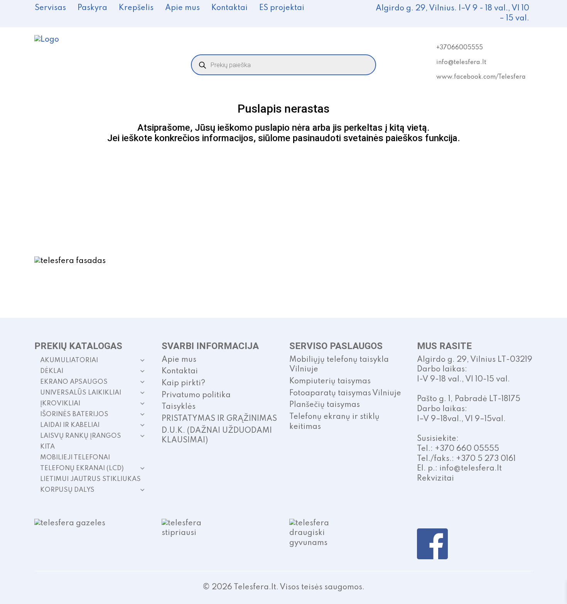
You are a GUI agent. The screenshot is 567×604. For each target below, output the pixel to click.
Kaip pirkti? (183, 383)
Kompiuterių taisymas (330, 381)
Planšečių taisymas (324, 405)
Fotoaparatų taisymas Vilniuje (345, 393)
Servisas (50, 8)
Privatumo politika (196, 395)
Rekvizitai (435, 479)
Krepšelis (136, 8)
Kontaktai (229, 8)
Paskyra (92, 8)
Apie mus (182, 8)
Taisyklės (179, 407)
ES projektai (281, 8)
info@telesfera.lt (461, 62)
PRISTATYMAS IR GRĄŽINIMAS (219, 419)
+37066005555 (459, 48)
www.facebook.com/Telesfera (481, 77)
